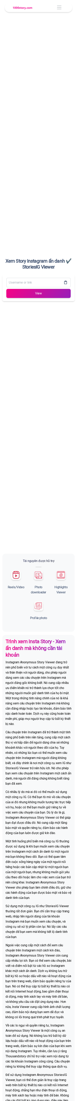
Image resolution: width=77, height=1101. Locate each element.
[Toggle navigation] (59, 7)
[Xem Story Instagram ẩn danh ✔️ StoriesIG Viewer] (22, 7)
